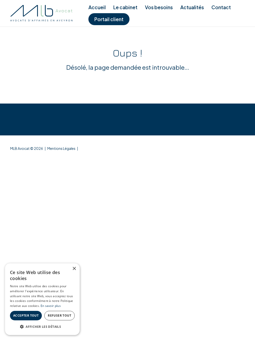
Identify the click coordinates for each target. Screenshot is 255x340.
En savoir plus (51, 306)
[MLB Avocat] (41, 13)
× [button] (74, 269)
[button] (42, 327)
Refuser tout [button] (59, 315)
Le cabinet (125, 7)
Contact (221, 7)
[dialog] (42, 299)
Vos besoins (159, 7)
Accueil (97, 7)
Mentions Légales (61, 148)
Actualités (192, 7)
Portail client (109, 19)
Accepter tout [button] (26, 315)
